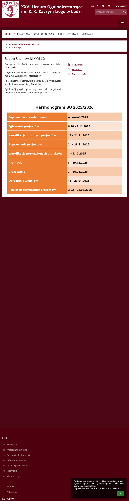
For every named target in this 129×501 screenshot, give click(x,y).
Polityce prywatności (111, 488)
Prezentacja (15, 47)
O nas (9, 481)
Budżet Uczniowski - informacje (75, 33)
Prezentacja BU (79, 74)
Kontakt (11, 486)
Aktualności (12, 491)
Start (8, 33)
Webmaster (12, 444)
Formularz (77, 69)
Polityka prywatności (17, 465)
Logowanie (120, 6)
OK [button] (120, 493)
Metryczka (12, 470)
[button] (102, 6)
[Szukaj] (124, 12)
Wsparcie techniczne (17, 449)
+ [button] (93, 6)
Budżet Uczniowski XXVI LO (24, 44)
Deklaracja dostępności (18, 454)
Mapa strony (13, 476)
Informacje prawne (16, 460)
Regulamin (77, 64)
